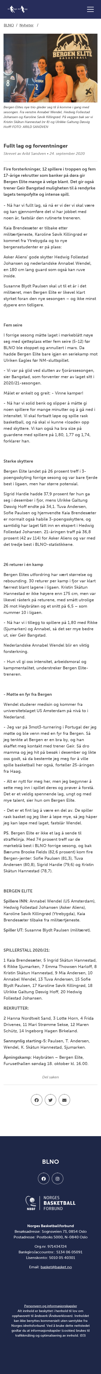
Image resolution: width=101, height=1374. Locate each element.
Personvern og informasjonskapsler (50, 1306)
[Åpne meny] (91, 9)
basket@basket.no (56, 1267)
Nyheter (26, 25)
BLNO (9, 25)
